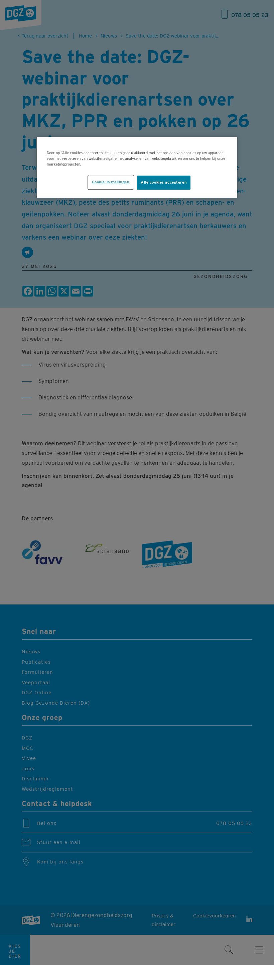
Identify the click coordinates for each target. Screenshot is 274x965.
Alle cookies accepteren (164, 182)
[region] (137, 167)
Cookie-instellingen (111, 182)
